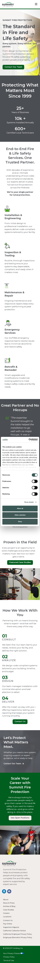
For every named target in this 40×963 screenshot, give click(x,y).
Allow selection (20, 515)
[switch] (35, 481)
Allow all (20, 508)
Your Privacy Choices (11, 953)
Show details (29, 502)
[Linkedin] (4, 891)
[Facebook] (9, 891)
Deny (20, 521)
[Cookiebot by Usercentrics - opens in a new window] (29, 439)
